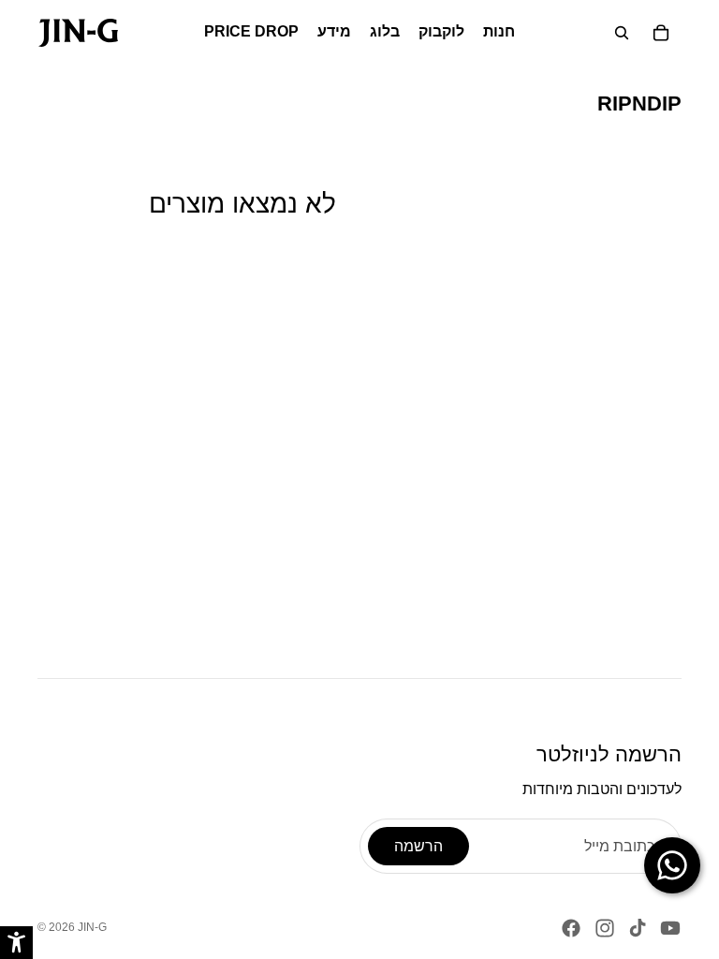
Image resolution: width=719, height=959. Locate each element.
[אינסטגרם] (605, 928)
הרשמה (418, 846)
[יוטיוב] (670, 928)
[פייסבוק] (571, 928)
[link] (78, 32)
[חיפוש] (621, 32)
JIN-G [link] (92, 927)
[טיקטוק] (637, 928)
